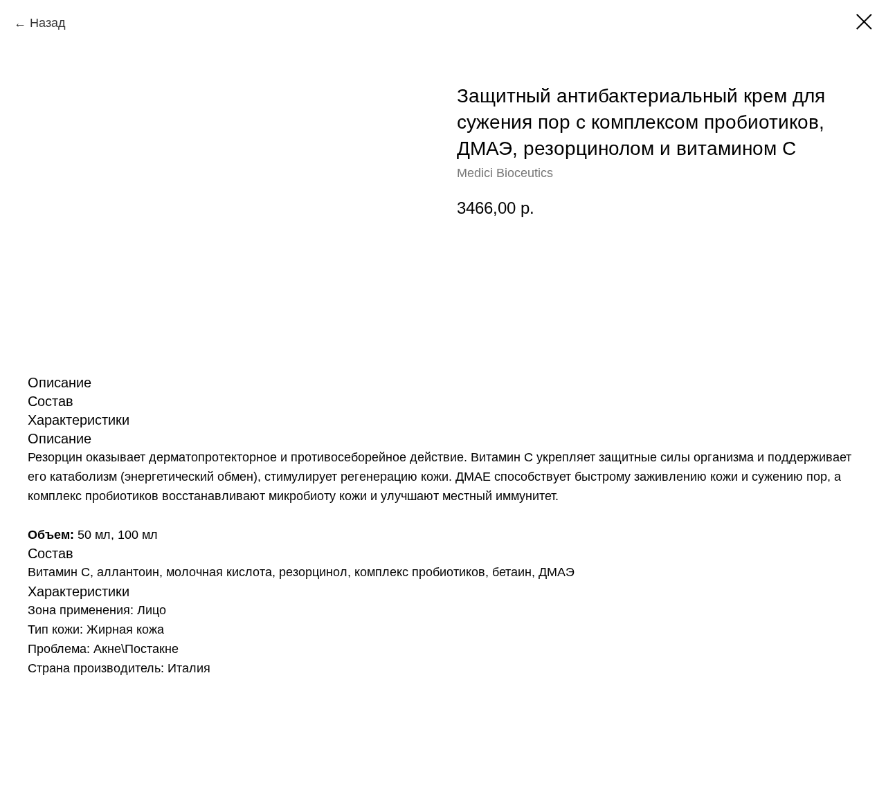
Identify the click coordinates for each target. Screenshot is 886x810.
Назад (48, 23)
